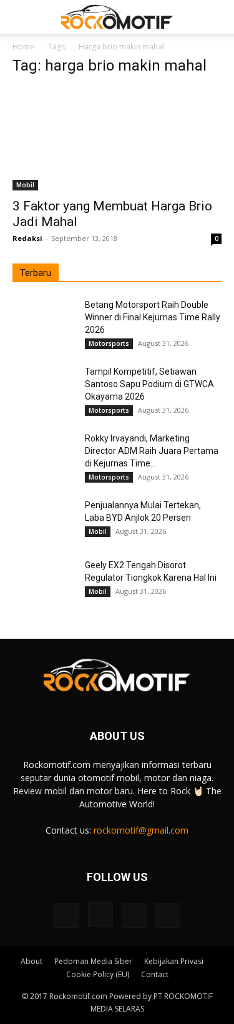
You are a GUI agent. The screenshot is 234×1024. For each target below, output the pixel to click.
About (31, 961)
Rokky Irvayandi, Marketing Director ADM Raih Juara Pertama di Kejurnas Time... (151, 450)
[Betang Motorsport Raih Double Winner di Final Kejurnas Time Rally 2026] (43, 320)
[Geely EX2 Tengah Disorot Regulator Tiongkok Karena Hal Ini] (43, 581)
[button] (21, 17)
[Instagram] (100, 914)
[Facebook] (66, 915)
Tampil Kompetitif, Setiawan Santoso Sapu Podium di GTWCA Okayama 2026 (149, 384)
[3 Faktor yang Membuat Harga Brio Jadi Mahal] (117, 138)
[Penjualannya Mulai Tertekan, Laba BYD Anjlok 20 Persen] (43, 521)
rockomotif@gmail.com (141, 830)
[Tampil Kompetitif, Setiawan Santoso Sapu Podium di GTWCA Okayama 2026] (43, 387)
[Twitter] (134, 915)
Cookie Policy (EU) (97, 974)
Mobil (25, 184)
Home (23, 46)
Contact (154, 974)
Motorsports (109, 343)
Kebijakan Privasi (173, 961)
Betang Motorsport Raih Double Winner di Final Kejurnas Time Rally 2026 (152, 317)
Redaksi (27, 238)
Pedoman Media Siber (93, 961)
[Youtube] (167, 915)
